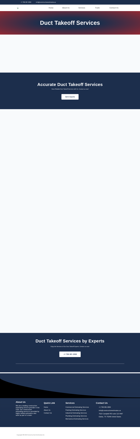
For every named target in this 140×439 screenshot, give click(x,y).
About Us (66, 8)
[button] (82, 8)
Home (51, 8)
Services (81, 8)
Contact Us (113, 8)
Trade (97, 8)
